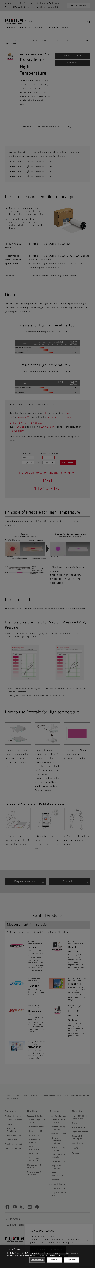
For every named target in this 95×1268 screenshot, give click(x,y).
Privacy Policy (61, 1255)
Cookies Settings (37, 1260)
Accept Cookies (71, 1260)
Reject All (54, 1260)
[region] (47, 1256)
